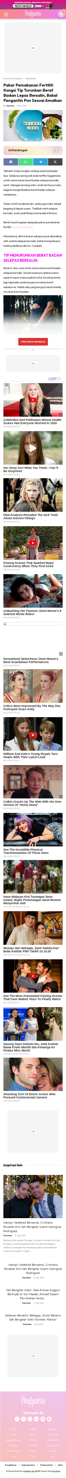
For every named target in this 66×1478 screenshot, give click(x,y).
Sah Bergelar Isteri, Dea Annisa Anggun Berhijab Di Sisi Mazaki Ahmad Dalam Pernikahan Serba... (33, 1294)
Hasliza (10, 105)
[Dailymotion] (49, 1419)
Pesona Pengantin (12, 78)
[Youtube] (42, 1419)
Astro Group (55, 1471)
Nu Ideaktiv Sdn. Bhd (30, 1471)
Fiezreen (7, 1235)
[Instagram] (23, 1419)
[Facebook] (17, 1419)
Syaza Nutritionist (22, 227)
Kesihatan (31, 78)
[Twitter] (30, 1419)
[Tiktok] (36, 1419)
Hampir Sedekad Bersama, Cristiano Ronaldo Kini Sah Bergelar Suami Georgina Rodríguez (32, 1227)
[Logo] (33, 14)
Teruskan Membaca (33, 341)
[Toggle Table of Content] (54, 150)
